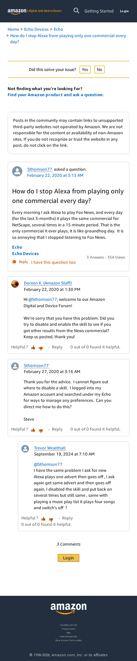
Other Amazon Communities (68, 640)
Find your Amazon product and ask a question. (56, 94)
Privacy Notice (68, 628)
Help (69, 632)
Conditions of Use (68, 625)
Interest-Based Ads (68, 636)
